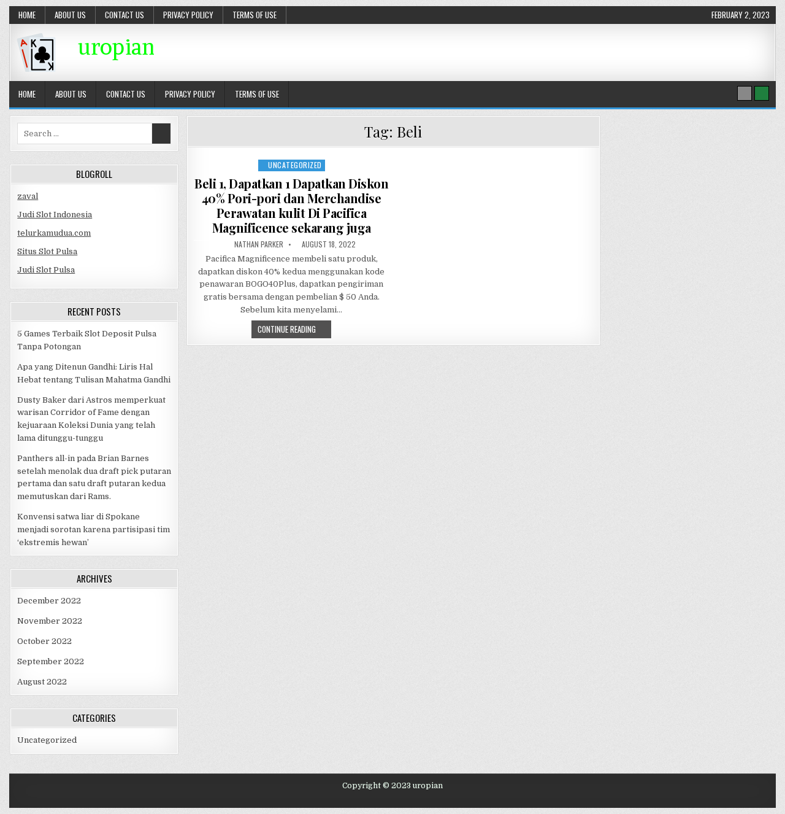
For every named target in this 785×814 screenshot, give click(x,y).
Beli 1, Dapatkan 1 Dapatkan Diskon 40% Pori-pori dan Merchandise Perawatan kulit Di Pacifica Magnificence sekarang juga (291, 205)
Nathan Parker (258, 244)
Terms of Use (254, 15)
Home (27, 15)
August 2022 (42, 681)
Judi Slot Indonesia (54, 214)
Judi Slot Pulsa (46, 269)
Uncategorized (295, 165)
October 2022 (44, 641)
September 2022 (50, 661)
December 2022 (49, 600)
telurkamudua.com (54, 233)
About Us (70, 15)
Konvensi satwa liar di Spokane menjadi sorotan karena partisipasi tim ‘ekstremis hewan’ (93, 529)
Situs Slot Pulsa (47, 251)
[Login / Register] (761, 93)
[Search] (744, 93)
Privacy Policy (188, 15)
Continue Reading (294, 330)
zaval (27, 196)
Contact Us (124, 15)
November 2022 (49, 621)
